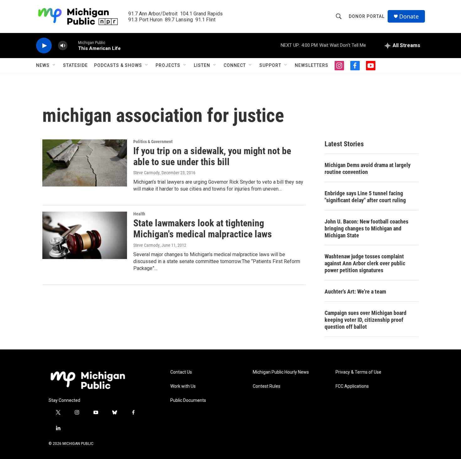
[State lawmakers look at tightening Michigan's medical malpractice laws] (84, 235)
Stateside (75, 65)
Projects (168, 65)
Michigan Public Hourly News (281, 372)
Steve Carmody (146, 172)
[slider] (73, 45)
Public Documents (188, 400)
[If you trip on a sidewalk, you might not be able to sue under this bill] (84, 162)
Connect (235, 65)
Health (139, 213)
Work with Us (183, 386)
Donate (409, 16)
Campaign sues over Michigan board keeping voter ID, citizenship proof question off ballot (365, 320)
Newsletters (311, 65)
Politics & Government (152, 141)
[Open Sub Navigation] (54, 65)
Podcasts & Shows (118, 65)
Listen (202, 65)
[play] (44, 45)
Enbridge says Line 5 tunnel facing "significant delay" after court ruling (365, 196)
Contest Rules (266, 386)
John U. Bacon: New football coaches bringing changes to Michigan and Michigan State (366, 228)
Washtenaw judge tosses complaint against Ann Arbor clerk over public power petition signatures (365, 263)
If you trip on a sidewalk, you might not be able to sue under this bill (212, 156)
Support (270, 65)
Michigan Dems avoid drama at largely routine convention (368, 168)
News (43, 65)
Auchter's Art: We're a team (355, 291)
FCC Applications (352, 386)
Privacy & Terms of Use (358, 372)
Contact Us (181, 372)
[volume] (62, 46)
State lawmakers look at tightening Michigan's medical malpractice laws (202, 229)
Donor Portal (366, 16)
